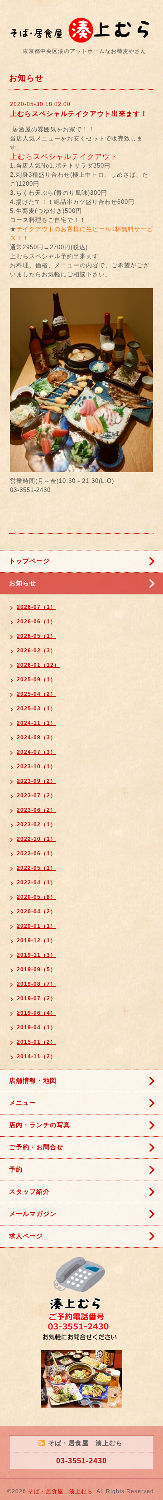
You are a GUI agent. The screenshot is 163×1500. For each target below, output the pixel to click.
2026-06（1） (36, 621)
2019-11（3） (36, 955)
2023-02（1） (36, 824)
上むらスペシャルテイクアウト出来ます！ (79, 113)
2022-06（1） (36, 853)
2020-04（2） (36, 911)
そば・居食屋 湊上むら (60, 1491)
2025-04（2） (36, 694)
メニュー (22, 1102)
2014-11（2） (36, 1056)
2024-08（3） (36, 737)
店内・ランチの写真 (39, 1125)
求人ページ (26, 1236)
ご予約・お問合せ (36, 1147)
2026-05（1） (36, 636)
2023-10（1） (36, 766)
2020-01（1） (36, 926)
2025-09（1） (36, 679)
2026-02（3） (36, 650)
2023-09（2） (36, 781)
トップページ (29, 560)
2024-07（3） (36, 752)
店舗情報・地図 (33, 1080)
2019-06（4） (36, 1013)
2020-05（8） (36, 897)
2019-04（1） (36, 1027)
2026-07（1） (36, 607)
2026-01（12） (38, 665)
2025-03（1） (36, 708)
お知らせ (22, 583)
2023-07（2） (36, 795)
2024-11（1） (36, 723)
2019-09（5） (36, 969)
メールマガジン (33, 1213)
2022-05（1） (36, 868)
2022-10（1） (36, 839)
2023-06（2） (36, 810)
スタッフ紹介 (29, 1191)
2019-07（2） (36, 998)
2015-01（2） (36, 1042)
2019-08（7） (36, 984)
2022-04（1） (36, 882)
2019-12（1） (36, 940)
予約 (16, 1169)
